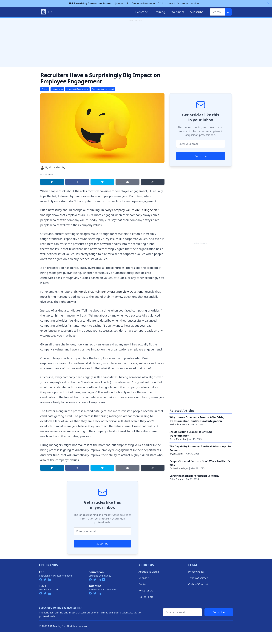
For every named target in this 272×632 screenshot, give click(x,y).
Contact (143, 584)
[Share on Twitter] (102, 182)
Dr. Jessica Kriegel (179, 468)
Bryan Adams (177, 453)
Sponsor (144, 578)
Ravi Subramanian (179, 424)
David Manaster (178, 439)
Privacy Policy (196, 571)
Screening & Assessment (103, 89)
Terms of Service (198, 578)
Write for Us (146, 590)
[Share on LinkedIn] (52, 182)
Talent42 (95, 586)
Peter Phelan (176, 479)
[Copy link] (152, 182)
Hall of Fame (146, 597)
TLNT (42, 586)
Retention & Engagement (77, 89)
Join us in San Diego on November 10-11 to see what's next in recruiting (136, 3)
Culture (45, 89)
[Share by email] (127, 182)
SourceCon (96, 572)
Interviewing (57, 89)
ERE (41, 572)
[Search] (228, 12)
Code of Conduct (198, 584)
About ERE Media (149, 571)
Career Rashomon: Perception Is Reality (194, 475)
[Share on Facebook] (77, 182)
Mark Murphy (57, 167)
